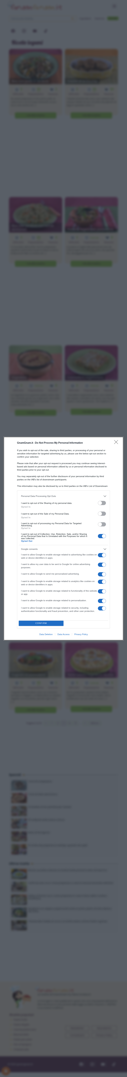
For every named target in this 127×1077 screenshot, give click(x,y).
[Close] (117, 443)
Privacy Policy (81, 634)
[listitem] (63, 496)
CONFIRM (41, 623)
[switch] (102, 503)
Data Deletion (46, 634)
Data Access (63, 634)
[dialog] (63, 538)
